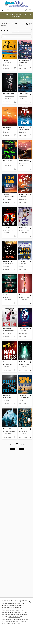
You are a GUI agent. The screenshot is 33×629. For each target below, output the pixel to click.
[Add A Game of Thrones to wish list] (15, 437)
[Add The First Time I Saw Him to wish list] (30, 202)
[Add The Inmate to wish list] (30, 370)
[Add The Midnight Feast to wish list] (15, 169)
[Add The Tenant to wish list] (30, 303)
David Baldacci (8, 364)
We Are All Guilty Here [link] (8, 261)
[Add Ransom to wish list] (15, 68)
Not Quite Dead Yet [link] (24, 328)
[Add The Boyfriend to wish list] (15, 337)
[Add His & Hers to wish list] (30, 437)
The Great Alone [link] (24, 161)
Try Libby (6, 14)
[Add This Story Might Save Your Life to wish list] (30, 68)
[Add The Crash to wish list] (30, 135)
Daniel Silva (8, 62)
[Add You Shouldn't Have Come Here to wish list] (15, 303)
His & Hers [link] (22, 429)
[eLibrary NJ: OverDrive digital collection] (16, 4)
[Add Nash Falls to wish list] (15, 370)
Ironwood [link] (6, 194)
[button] (27, 25)
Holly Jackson (23, 330)
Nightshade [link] (22, 395)
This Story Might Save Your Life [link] (24, 60)
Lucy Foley (7, 163)
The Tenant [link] (22, 295)
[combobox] (12, 10)
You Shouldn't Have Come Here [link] (8, 295)
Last (22, 449)
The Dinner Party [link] (8, 94)
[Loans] (26, 10)
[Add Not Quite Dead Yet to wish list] (30, 337)
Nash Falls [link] (6, 362)
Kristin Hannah (24, 163)
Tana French (8, 397)
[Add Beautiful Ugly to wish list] (30, 102)
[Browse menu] (30, 10)
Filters (4, 36)
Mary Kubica (23, 263)
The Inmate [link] (22, 362)
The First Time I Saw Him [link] (24, 194)
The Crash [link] (22, 127)
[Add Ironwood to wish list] (15, 202)
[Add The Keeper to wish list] (15, 404)
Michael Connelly (9, 196)
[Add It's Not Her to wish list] (30, 269)
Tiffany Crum (23, 62)
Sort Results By (6, 31)
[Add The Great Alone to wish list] (30, 169)
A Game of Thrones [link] (8, 429)
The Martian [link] (7, 127)
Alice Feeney (23, 96)
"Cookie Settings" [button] (14, 617)
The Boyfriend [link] (7, 328)
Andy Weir (7, 129)
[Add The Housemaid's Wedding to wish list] (30, 236)
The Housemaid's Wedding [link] (24, 228)
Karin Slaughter (9, 263)
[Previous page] (11, 445)
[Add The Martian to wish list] (15, 135)
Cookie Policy (16, 624)
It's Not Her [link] (22, 261)
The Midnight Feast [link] (8, 161)
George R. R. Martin (10, 431)
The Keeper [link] (6, 395)
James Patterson (9, 230)
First (12, 449)
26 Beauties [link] (7, 228)
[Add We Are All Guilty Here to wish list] (15, 269)
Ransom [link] (5, 60)
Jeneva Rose (8, 297)
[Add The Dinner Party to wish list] (15, 102)
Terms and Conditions (9, 603)
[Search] (2, 9)
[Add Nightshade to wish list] (30, 404)
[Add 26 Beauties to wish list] (15, 236)
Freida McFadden (9, 96)
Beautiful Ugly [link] (23, 94)
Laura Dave (23, 196)
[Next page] (23, 445)
